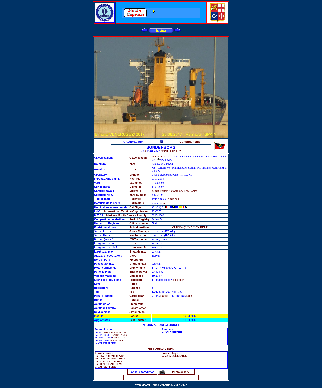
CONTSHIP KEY (171, 151)
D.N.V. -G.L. (159, 156)
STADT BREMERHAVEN (113, 332)
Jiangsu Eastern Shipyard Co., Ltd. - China (174, 190)
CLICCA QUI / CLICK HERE (190, 227)
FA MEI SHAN (116, 340)
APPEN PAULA (119, 335)
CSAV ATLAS (118, 337)
